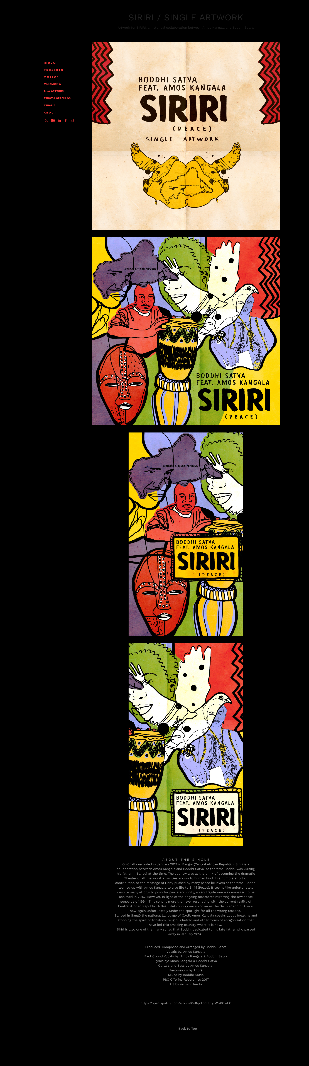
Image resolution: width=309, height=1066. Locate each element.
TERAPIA (49, 105)
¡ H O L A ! (50, 63)
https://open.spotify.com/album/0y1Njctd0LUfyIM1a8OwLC (186, 1003)
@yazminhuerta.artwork (203, 1053)
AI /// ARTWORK (54, 91)
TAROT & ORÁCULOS (57, 98)
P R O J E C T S (53, 70)
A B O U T (50, 112)
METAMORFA (52, 84)
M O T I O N (51, 77)
